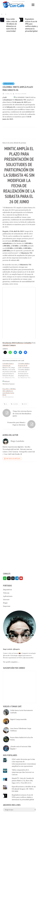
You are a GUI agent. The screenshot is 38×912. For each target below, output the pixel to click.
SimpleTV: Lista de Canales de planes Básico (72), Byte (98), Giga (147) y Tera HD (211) (23, 781)
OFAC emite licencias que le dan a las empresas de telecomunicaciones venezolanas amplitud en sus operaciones (24, 763)
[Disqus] (19, 492)
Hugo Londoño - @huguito (11, 650)
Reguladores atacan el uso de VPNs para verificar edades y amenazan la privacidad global (25, 25)
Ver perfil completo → (11, 663)
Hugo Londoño (22, 94)
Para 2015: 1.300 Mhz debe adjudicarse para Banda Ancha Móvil (9, 393)
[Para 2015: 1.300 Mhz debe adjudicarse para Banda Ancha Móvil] (9, 385)
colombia (15, 405)
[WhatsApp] (5, 579)
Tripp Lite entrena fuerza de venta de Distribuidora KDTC (22, 414)
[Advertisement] (19, 61)
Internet (6, 600)
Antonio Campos (9, 346)
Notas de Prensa (8, 84)
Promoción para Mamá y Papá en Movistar (16, 424)
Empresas (6, 607)
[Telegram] (17, 579)
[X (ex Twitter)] (13, 579)
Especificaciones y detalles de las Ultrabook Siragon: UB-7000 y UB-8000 (24, 789)
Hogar (5, 604)
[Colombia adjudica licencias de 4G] (26, 371)
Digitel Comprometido (18, 720)
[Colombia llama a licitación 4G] (10, 371)
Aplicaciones (7, 597)
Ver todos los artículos (13, 459)
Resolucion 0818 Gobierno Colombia (17, 343)
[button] (5, 14)
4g (6, 405)
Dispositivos (7, 590)
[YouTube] (21, 579)
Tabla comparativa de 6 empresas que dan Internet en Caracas (23, 773)
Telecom (6, 594)
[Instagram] (9, 579)
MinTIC (25, 405)
